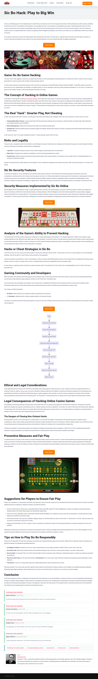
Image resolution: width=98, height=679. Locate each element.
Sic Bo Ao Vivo (62, 648)
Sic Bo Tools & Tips (42, 3)
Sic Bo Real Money (74, 648)
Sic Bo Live (69, 3)
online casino (24, 391)
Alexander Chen (21, 657)
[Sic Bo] (7, 2)
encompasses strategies (31, 98)
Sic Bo (20, 173)
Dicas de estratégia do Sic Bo (35, 648)
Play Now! (87, 3)
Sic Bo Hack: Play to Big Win (14, 592)
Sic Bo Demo (59, 3)
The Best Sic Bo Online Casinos (15, 648)
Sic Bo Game (30, 3)
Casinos (52, 3)
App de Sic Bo (50, 648)
